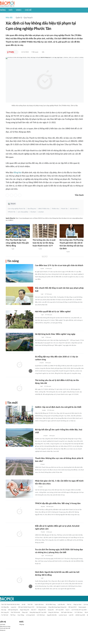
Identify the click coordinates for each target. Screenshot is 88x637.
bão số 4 (33, 610)
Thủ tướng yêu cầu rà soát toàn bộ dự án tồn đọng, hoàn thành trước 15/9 (44, 243)
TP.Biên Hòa (55, 208)
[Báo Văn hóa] (37, 464)
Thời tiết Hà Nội (15, 612)
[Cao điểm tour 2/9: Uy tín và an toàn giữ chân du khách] (19, 273)
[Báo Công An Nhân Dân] (38, 435)
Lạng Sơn (13, 607)
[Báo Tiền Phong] (37, 506)
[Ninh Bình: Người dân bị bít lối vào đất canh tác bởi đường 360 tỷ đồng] (19, 580)
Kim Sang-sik (5, 612)
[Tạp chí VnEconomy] (37, 386)
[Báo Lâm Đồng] (37, 555)
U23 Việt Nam (41, 615)
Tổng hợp (21, 624)
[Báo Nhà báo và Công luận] (38, 410)
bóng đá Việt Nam (53, 612)
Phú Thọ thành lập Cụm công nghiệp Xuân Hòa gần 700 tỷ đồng (17, 243)
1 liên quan (48, 362)
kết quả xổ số (72, 607)
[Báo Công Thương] (62, 252)
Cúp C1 (67, 610)
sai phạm (41, 212)
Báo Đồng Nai (32, 208)
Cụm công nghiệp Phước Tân (16, 208)
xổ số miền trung (51, 604)
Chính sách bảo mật (5, 628)
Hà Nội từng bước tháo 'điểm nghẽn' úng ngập (55, 334)
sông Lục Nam (77, 604)
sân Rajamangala (41, 607)
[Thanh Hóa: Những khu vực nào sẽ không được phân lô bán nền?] (19, 466)
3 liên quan (48, 337)
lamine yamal (63, 615)
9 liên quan (35, 52)
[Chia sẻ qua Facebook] (7, 195)
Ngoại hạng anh (24, 610)
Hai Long (3, 610)
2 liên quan (49, 532)
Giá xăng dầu (5, 607)
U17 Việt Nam (79, 612)
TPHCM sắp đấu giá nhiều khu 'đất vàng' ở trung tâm (58, 503)
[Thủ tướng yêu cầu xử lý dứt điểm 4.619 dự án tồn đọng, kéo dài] (19, 388)
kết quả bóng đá (13, 610)
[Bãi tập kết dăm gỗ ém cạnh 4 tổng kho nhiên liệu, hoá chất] (19, 437)
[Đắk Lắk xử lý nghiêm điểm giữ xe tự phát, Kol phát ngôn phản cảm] (19, 534)
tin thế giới (4, 615)
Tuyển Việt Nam (39, 604)
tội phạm (33, 212)
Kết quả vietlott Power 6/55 (26, 607)
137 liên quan (48, 294)
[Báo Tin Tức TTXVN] (36, 363)
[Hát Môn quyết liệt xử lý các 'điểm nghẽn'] (19, 319)
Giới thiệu (2, 624)
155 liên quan (50, 410)
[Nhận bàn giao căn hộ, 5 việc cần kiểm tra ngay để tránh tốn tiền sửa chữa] (19, 489)
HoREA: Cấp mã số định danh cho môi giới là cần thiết (58, 407)
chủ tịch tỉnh (74, 208)
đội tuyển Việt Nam (66, 612)
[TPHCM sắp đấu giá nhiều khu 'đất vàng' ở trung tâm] (19, 511)
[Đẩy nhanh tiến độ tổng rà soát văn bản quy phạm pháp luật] (19, 296)
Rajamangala (82, 607)
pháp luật (25, 612)
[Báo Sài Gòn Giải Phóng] (37, 294)
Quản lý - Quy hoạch (24, 18)
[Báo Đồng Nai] (10, 52)
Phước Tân (64, 208)
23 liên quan (48, 268)
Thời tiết (30, 604)
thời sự (69, 604)
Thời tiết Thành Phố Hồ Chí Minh (10, 604)
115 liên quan (47, 386)
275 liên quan (48, 314)
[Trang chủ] (7, 4)
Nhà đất (9, 18)
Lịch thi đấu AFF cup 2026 (79, 610)
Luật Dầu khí (61, 604)
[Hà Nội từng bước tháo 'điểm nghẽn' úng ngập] (19, 342)
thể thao (12, 615)
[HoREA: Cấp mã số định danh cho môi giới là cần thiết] (19, 415)
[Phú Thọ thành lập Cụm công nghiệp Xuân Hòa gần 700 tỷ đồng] (18, 231)
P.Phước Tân (11, 212)
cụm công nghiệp (23, 212)
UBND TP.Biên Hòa (43, 208)
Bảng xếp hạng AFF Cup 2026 (38, 612)
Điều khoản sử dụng (5, 626)
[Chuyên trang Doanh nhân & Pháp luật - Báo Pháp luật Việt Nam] (8, 249)
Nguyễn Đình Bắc (52, 615)
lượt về (71, 615)
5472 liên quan (49, 555)
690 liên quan (49, 506)
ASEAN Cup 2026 (80, 615)
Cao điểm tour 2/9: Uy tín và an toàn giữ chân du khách (59, 265)
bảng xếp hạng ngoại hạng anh (57, 607)
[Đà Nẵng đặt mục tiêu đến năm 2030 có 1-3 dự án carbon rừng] (19, 364)
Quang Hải (51, 610)
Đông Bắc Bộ (42, 610)
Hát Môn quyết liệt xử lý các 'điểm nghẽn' (53, 312)
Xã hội (23, 604)
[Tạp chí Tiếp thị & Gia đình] (36, 487)
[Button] (16, 52)
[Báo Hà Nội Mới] (37, 315)
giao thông (21, 615)
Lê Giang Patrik (30, 615)
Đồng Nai (17, 173)
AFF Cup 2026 (59, 610)
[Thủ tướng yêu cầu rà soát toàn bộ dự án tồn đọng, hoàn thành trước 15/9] (45, 231)
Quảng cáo (2, 630)
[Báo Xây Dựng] (37, 337)
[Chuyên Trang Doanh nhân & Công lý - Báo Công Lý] (37, 268)
